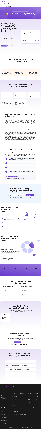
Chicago (29, 391)
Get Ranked (6, 3)
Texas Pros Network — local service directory (19, 414)
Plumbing (37, 390)
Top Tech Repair (22, 391)
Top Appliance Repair (23, 390)
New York (29, 388)
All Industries (22, 393)
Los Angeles (30, 390)
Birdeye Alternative (4, 417)
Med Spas (37, 396)
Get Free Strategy (30, 195)
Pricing (2, 411)
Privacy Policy (24, 427)
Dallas (29, 396)
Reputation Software (4, 420)
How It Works (14, 393)
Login (2, 3)
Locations (30, 1)
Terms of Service (14, 405)
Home (2, 6)
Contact (13, 402)
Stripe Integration (3, 414)
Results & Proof (14, 394)
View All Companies (16, 412)
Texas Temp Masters (16, 409)
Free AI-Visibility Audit (15, 388)
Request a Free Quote (15, 396)
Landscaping (37, 394)
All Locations (22, 394)
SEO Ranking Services (15, 390)
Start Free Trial (4, 45)
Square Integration (4, 412)
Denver (29, 402)
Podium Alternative (4, 415)
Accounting (37, 393)
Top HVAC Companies (23, 388)
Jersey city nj (21, 10)
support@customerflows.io (36, 410)
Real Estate (37, 391)
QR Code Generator (4, 423)
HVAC (36, 388)
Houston (29, 393)
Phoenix (29, 394)
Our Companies (14, 399)
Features (2, 409)
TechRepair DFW (15, 411)
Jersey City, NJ (6, 6)
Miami (29, 399)
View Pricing (11, 45)
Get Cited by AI (14, 391)
